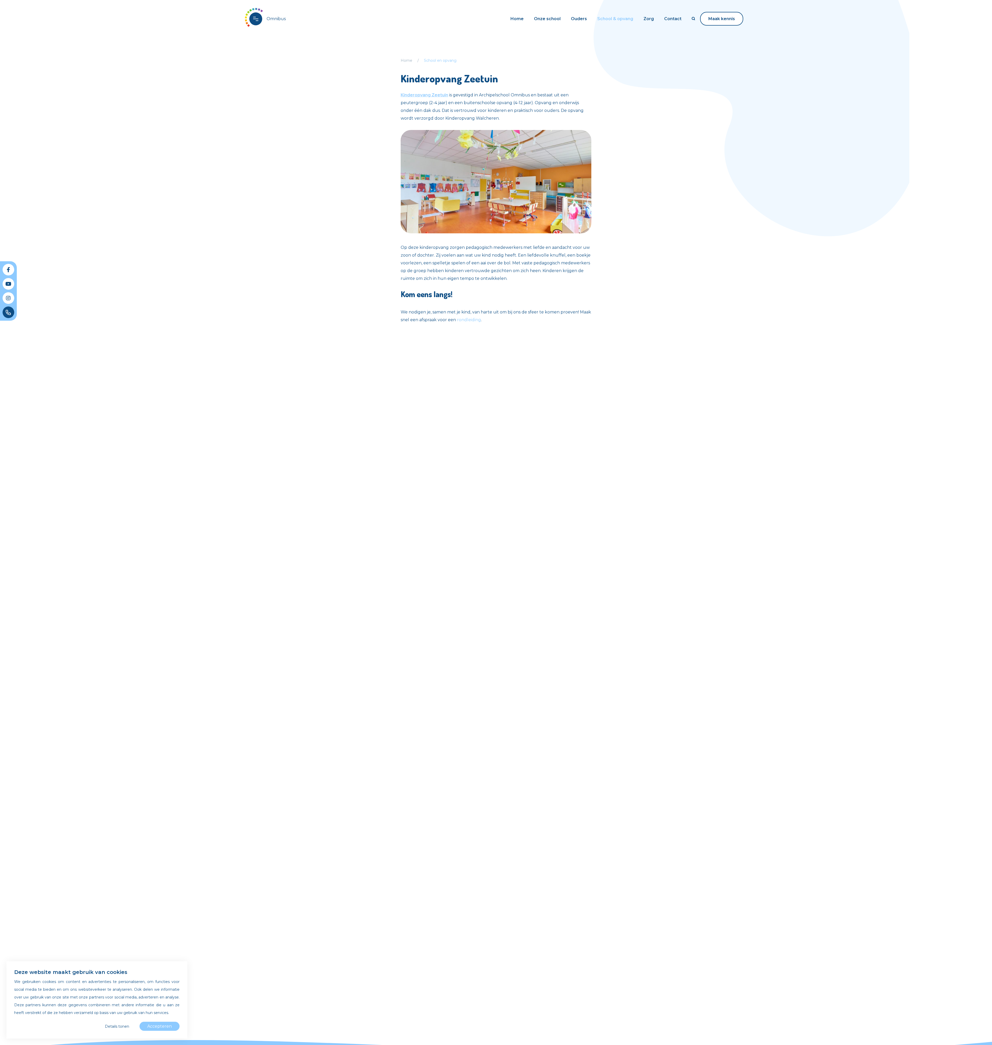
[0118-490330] (8, 312)
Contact (672, 18)
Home (517, 18)
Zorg (649, 18)
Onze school (547, 18)
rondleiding (469, 319)
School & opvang (615, 18)
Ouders (579, 18)
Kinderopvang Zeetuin (424, 95)
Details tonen (117, 1026)
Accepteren (159, 1026)
